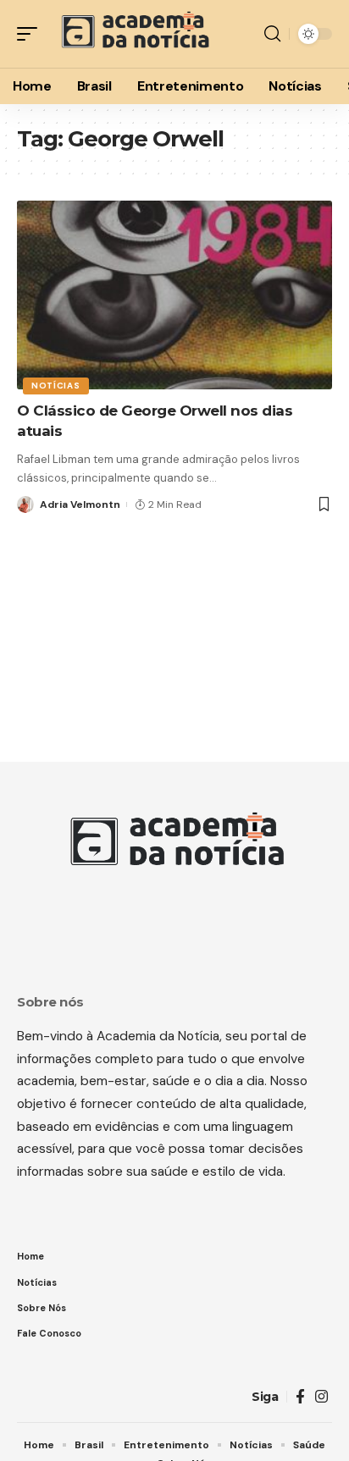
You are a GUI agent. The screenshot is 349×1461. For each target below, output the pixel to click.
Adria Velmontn (80, 504)
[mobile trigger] (31, 34)
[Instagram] (321, 1397)
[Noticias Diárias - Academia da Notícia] (133, 34)
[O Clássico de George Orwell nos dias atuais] (174, 295)
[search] (272, 33)
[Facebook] (300, 1397)
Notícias (55, 385)
